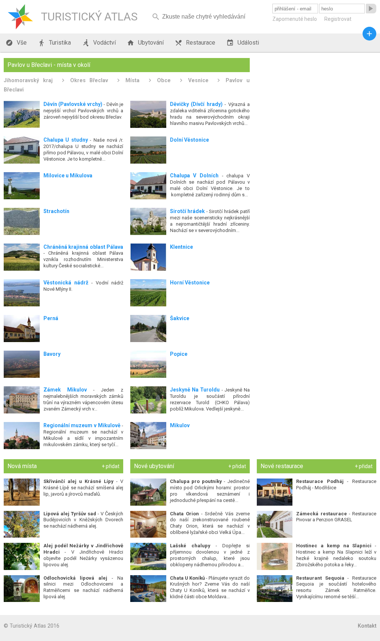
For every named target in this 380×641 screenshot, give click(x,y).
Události (242, 42)
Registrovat (337, 19)
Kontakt (367, 626)
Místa (132, 80)
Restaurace (195, 42)
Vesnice (198, 80)
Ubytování (145, 42)
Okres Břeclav (89, 80)
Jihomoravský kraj (28, 80)
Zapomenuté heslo (294, 19)
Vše (16, 42)
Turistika (54, 42)
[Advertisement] (316, 104)
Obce (164, 80)
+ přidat (110, 466)
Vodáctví (99, 42)
